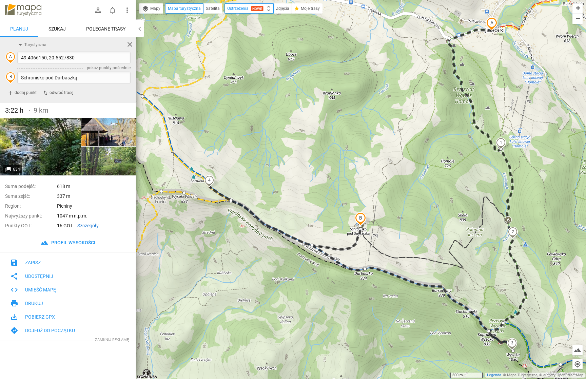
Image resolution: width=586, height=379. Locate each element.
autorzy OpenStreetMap (563, 375)
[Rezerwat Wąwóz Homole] (108, 132)
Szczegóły (88, 225)
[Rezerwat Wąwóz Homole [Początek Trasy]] (40, 146)
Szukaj (57, 29)
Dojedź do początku (50, 330)
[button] (491, 24)
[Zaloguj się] (98, 10)
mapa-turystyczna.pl (23, 10)
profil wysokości (72, 242)
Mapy (154, 8)
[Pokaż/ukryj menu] (127, 10)
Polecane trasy (105, 29)
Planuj (19, 29)
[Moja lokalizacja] (577, 364)
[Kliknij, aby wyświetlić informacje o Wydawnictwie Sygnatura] (147, 373)
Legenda (494, 375)
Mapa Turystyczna (522, 375)
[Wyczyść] (130, 44)
